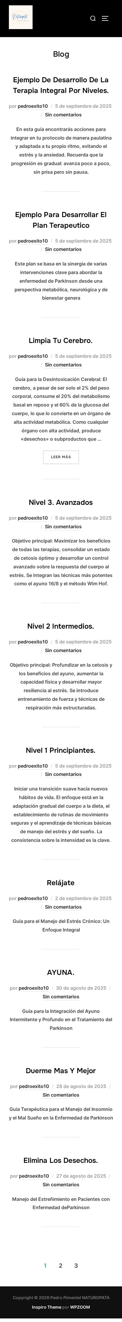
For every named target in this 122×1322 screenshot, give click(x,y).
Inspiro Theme (46, 1307)
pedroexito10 (33, 106)
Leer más (65, 456)
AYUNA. (61, 972)
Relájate (61, 882)
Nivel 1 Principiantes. (61, 750)
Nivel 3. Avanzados (61, 502)
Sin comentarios (63, 115)
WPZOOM (80, 1307)
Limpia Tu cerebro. (61, 340)
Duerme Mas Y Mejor (61, 1070)
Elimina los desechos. (60, 1160)
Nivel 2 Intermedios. (60, 626)
